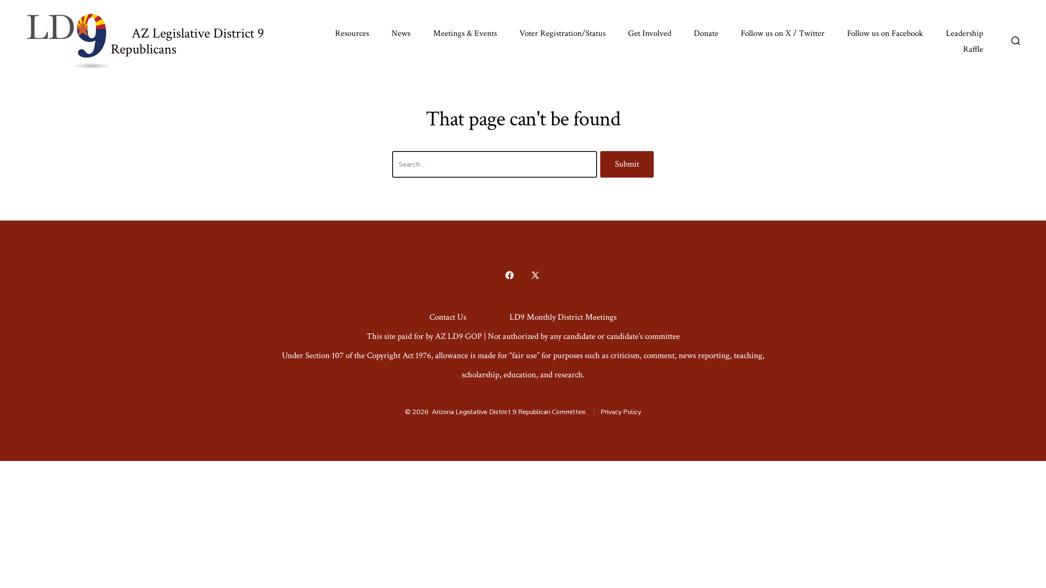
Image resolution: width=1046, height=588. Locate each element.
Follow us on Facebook (885, 33)
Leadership (964, 33)
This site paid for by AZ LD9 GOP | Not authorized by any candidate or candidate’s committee (523, 336)
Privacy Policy (621, 412)
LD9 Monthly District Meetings (563, 317)
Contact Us (447, 317)
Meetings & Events (465, 33)
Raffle (973, 49)
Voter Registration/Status (562, 33)
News (400, 33)
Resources (352, 33)
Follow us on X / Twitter (783, 33)
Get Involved (649, 33)
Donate (706, 33)
